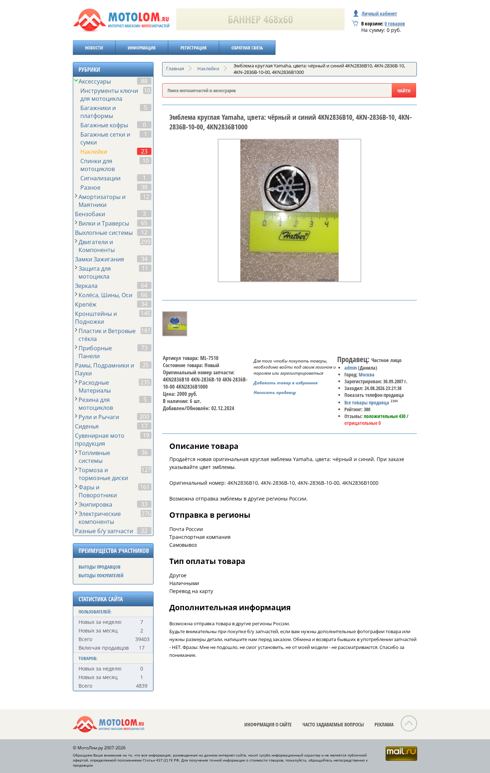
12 (146, 196)
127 (146, 469)
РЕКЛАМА (384, 724)
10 (147, 90)
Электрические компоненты (100, 518)
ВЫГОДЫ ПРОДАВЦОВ (100, 567)
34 (144, 258)
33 (144, 504)
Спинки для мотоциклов (97, 165)
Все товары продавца (366, 402)
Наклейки (93, 152)
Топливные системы (94, 457)
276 (146, 513)
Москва (366, 374)
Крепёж (85, 304)
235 (145, 382)
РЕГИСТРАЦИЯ (193, 47)
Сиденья (87, 426)
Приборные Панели (95, 352)
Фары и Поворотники (98, 491)
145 (145, 313)
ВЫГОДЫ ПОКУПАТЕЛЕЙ (101, 575)
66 (144, 294)
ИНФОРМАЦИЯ (142, 47)
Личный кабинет (379, 13)
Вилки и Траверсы (104, 223)
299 (145, 241)
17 (144, 426)
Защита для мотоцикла (95, 272)
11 (145, 268)
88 (144, 81)
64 (144, 285)
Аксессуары (95, 81)
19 (146, 435)
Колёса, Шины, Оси (105, 295)
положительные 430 (384, 416)
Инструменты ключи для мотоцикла (109, 95)
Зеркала (86, 286)
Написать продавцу (275, 392)
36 (144, 452)
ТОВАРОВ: (88, 658)
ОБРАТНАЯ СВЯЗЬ (247, 47)
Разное (90, 187)
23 (144, 151)
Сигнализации (100, 178)
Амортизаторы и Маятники (102, 201)
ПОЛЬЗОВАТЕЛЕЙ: (95, 611)
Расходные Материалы (95, 386)
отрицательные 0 (362, 422)
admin (350, 367)
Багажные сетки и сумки (105, 138)
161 (145, 486)
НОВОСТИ (94, 47)
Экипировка (95, 504)
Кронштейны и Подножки (96, 318)
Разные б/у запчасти (104, 531)
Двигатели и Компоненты (97, 246)
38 (144, 187)
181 (146, 330)
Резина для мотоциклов (96, 404)
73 (144, 347)
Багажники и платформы (98, 112)
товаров (395, 23)
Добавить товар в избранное (286, 383)
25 (145, 365)
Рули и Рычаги (99, 417)
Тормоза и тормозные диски (103, 474)
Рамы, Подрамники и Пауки (104, 369)
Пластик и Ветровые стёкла (107, 335)
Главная (175, 68)
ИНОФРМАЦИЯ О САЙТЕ (268, 724)
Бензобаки (90, 214)
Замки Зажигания (99, 259)
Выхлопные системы (104, 233)
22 (144, 530)
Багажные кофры (104, 125)
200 (144, 416)
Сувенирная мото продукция (99, 439)
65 (144, 223)
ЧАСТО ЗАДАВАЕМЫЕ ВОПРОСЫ (333, 724)
